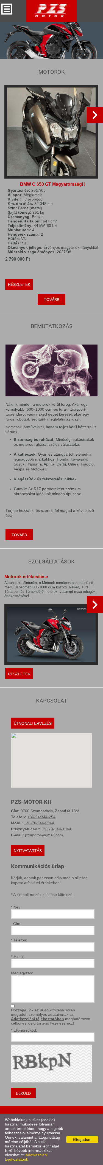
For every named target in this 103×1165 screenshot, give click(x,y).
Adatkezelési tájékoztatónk (26, 1157)
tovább (51, 299)
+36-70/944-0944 (39, 823)
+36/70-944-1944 (56, 829)
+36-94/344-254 (41, 817)
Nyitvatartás (28, 850)
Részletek (19, 284)
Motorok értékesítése (26, 576)
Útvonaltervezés (33, 723)
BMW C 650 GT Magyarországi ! (52, 184)
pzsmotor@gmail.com (44, 835)
